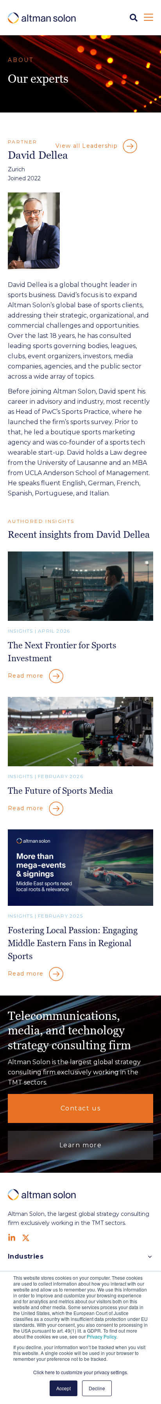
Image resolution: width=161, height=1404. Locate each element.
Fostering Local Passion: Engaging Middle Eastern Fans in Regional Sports (73, 943)
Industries (25, 1256)
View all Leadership (87, 145)
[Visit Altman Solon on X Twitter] (26, 1238)
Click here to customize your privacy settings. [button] (80, 1372)
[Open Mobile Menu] (148, 17)
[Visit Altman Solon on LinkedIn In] (12, 1238)
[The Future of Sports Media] (80, 764)
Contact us (81, 1108)
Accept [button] (63, 1388)
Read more (27, 675)
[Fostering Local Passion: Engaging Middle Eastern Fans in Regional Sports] (80, 903)
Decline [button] (97, 1388)
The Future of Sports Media (60, 791)
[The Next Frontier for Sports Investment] (80, 618)
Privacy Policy (101, 1336)
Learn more (80, 1145)
